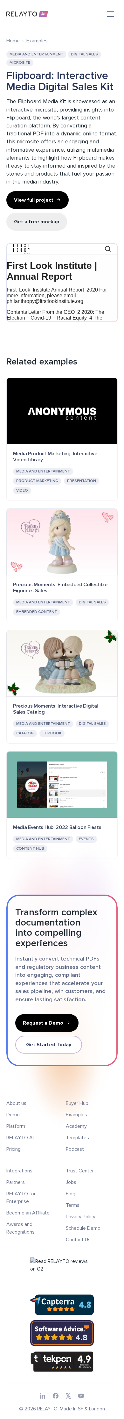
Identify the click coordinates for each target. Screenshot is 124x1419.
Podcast (75, 1149)
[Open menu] (111, 14)
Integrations (19, 1171)
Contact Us (78, 1239)
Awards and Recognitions (20, 1228)
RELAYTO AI (20, 1137)
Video (22, 490)
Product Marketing (37, 481)
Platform (15, 1126)
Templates (77, 1137)
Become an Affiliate (28, 1213)
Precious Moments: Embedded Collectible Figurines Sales (60, 587)
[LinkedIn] (43, 1395)
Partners (15, 1182)
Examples (37, 40)
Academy (76, 1126)
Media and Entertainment (36, 54)
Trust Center (80, 1171)
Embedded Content (36, 611)
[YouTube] (81, 1395)
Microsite (20, 62)
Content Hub (30, 848)
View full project (33, 200)
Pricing (13, 1149)
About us (16, 1103)
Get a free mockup (36, 222)
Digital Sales (84, 54)
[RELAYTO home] (27, 14)
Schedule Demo (83, 1228)
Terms (72, 1205)
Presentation (81, 481)
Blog (70, 1194)
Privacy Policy (80, 1217)
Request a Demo (43, 1023)
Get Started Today (48, 1044)
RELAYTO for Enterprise (21, 1198)
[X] (68, 1395)
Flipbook (52, 733)
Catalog (25, 733)
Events (86, 839)
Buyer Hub (77, 1103)
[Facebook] (55, 1395)
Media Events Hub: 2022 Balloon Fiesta (57, 827)
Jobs (71, 1182)
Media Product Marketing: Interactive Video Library (55, 456)
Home (13, 40)
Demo (13, 1115)
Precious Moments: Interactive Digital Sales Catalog (55, 709)
